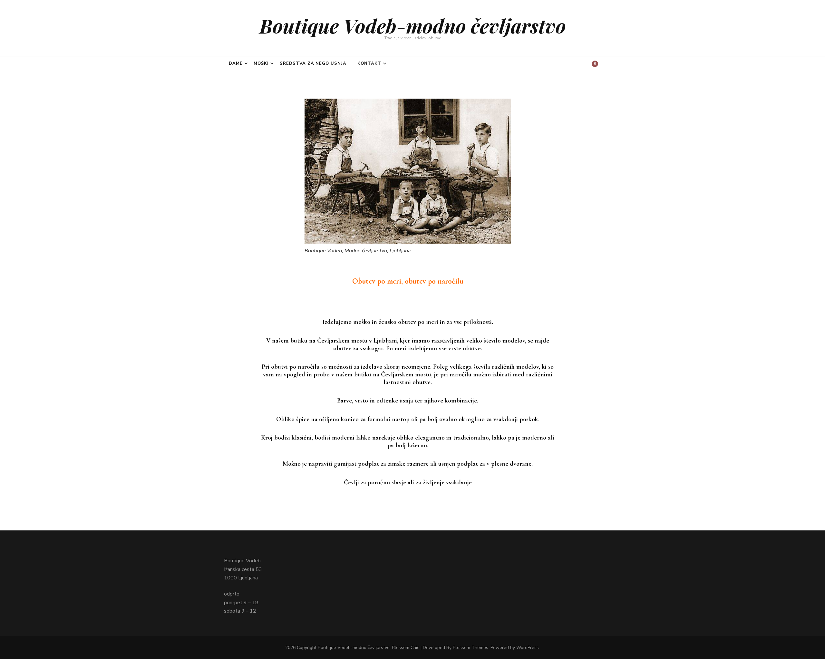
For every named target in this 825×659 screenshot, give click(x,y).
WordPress (527, 647)
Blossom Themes (470, 647)
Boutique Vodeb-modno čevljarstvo (412, 25)
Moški (261, 63)
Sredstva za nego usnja (313, 63)
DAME (236, 63)
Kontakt (369, 63)
